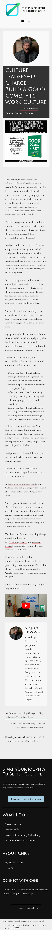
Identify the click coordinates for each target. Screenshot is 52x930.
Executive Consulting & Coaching (22, 835)
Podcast (18, 113)
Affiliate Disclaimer (30, 925)
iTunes (23, 541)
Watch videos (31, 741)
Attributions (41, 925)
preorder (10, 472)
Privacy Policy (7, 925)
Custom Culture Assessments (20, 840)
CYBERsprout (18, 928)
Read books (36, 737)
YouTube (13, 541)
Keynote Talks (12, 829)
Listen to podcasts (14, 741)
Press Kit (9, 868)
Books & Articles (13, 824)
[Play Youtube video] (26, 605)
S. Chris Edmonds (29, 108)
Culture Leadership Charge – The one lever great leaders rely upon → (28, 725)
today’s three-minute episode (22, 483)
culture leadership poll (25, 561)
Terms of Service (18, 925)
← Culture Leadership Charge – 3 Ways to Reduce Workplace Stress (25, 715)
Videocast (28, 113)
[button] (26, 799)
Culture (9, 113)
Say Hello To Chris (14, 862)
